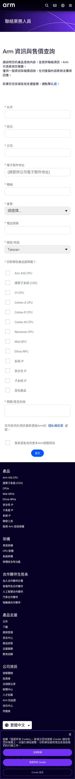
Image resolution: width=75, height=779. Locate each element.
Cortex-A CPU (24, 302)
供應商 (6, 711)
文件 (5, 621)
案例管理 (8, 632)
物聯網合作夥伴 (12, 602)
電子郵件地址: (15, 165)
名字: (9, 107)
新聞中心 (8, 689)
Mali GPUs (8, 493)
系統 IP (19, 361)
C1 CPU (19, 292)
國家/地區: (12, 242)
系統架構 (8, 556)
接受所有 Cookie (37, 762)
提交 (37, 453)
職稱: (9, 184)
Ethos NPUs (9, 499)
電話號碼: (12, 223)
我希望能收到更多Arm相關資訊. (35, 443)
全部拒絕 (37, 752)
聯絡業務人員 (18, 21)
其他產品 (20, 390)
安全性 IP (21, 371)
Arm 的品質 (9, 700)
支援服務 (8, 648)
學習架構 (8, 545)
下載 (5, 626)
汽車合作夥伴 (10, 597)
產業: (9, 203)
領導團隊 (8, 673)
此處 (54, 83)
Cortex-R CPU (24, 312)
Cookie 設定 (37, 772)
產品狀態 (8, 643)
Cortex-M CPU (24, 322)
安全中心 (8, 637)
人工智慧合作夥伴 (13, 591)
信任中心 (8, 705)
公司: (9, 145)
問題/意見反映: (15, 401)
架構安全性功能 (12, 561)
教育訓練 (8, 654)
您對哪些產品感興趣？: (20, 261)
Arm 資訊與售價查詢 (29, 51)
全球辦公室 (9, 684)
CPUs (6, 488)
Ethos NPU (21, 351)
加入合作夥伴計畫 (13, 580)
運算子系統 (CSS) (26, 283)
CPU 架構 (8, 550)
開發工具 (8, 521)
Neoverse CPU (24, 331)
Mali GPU (21, 341)
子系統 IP (21, 380)
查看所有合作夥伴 (13, 586)
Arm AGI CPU (23, 273)
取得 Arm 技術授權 (13, 526)
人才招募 (8, 694)
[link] (9, 6)
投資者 (6, 678)
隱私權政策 (55, 425)
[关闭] (70, 734)
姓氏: (9, 126)
